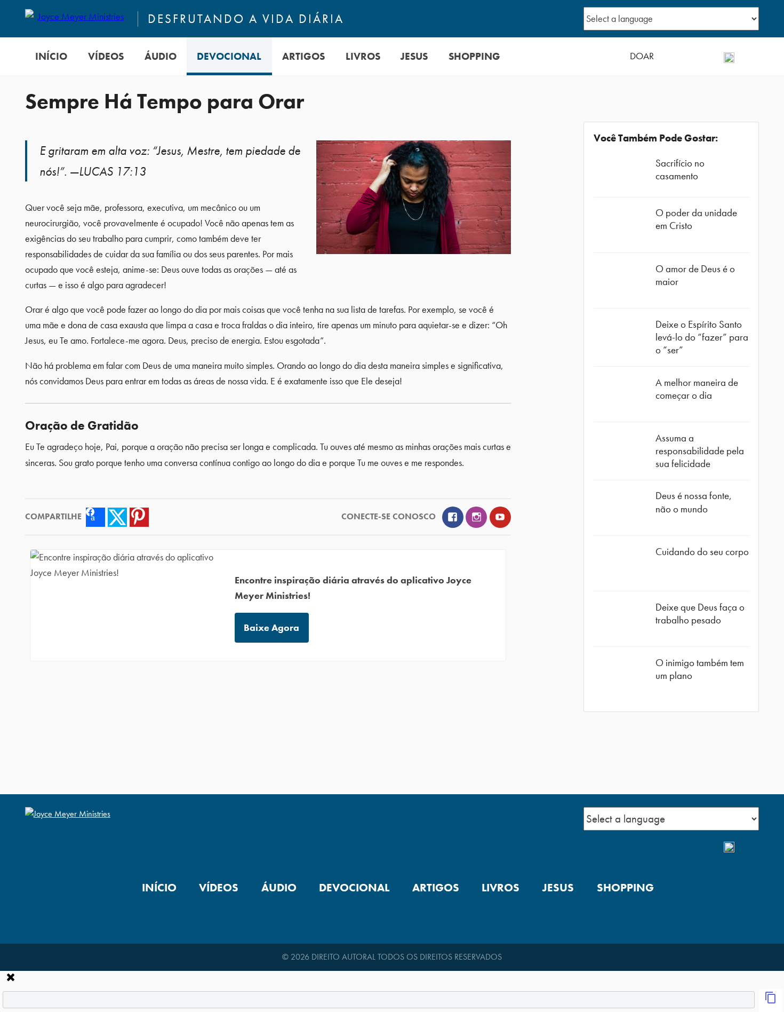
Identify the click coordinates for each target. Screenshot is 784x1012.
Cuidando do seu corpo (702, 551)
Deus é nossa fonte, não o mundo (693, 502)
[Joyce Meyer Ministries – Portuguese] (77, 18)
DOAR (642, 56)
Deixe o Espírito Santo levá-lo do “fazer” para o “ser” (701, 337)
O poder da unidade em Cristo (696, 219)
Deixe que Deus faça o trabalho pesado (700, 613)
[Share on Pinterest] (139, 517)
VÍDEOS (106, 56)
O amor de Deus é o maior (695, 275)
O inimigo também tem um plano (699, 669)
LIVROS (363, 56)
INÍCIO (51, 56)
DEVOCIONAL (229, 56)
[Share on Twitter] (117, 517)
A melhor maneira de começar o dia (696, 389)
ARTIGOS (303, 56)
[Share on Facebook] (95, 517)
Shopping (474, 56)
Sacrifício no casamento (680, 169)
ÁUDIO (161, 56)
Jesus (414, 56)
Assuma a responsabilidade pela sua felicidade (699, 450)
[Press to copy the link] (770, 1001)
